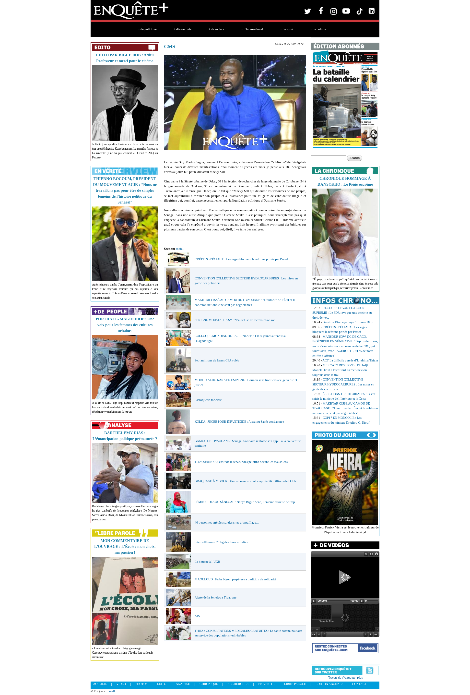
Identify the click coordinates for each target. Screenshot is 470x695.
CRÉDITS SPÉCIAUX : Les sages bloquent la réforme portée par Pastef (241, 259)
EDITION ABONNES (329, 684)
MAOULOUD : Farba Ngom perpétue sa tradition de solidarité (235, 579)
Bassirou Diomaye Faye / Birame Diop (348, 322)
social (180, 249)
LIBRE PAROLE (295, 684)
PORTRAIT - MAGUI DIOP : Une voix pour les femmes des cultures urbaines (125, 325)
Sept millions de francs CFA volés (217, 360)
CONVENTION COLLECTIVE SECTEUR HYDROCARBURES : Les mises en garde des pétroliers (343, 384)
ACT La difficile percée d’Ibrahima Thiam (350, 360)
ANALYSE (183, 684)
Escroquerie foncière (208, 400)
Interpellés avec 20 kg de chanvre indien (221, 542)
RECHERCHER (238, 684)
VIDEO (121, 684)
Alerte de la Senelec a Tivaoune (215, 597)
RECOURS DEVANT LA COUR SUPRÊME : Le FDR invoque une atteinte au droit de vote (342, 312)
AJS (197, 616)
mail (112, 691)
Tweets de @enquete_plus (345, 677)
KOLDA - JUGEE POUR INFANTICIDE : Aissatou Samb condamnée (239, 421)
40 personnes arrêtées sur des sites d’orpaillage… (227, 522)
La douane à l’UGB (207, 561)
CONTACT (359, 684)
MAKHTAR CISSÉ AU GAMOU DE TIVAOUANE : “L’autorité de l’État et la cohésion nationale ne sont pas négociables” (345, 408)
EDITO (161, 684)
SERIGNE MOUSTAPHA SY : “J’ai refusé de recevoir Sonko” (235, 320)
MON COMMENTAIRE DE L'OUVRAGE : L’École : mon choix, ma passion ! (124, 546)
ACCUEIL (100, 684)
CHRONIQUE (209, 684)
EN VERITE (266, 684)
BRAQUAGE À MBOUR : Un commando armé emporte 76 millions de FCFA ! (246, 481)
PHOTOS (141, 684)
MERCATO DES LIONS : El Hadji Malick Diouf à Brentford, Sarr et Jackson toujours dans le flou (340, 370)
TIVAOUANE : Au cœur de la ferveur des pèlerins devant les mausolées (241, 462)
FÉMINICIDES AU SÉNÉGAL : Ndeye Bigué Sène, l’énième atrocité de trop (245, 502)
